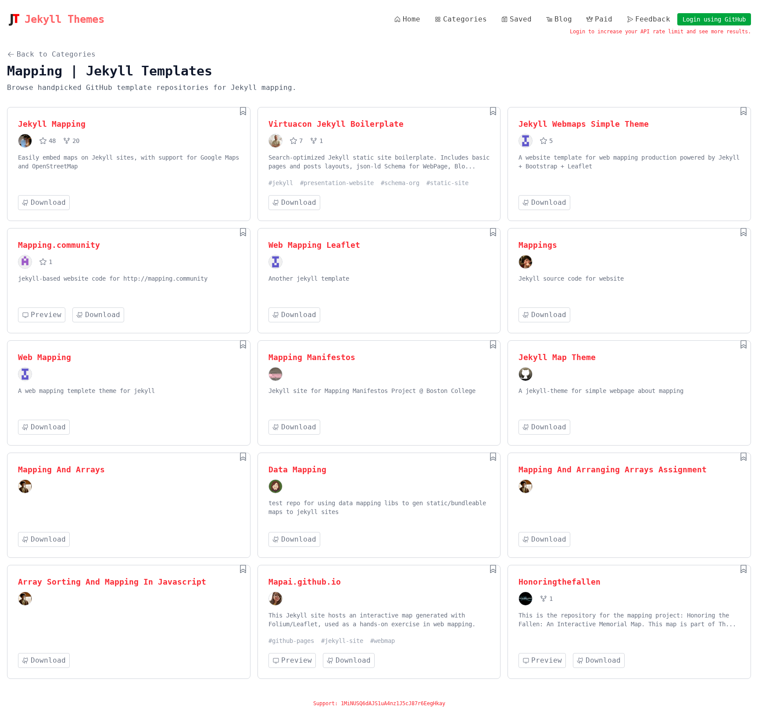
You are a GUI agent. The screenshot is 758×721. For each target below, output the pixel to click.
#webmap (382, 640)
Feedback (652, 19)
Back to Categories (56, 54)
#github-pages (291, 640)
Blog (563, 19)
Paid (603, 19)
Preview (46, 315)
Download (48, 202)
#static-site (447, 182)
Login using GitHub (714, 19)
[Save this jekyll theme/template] (243, 111)
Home (411, 19)
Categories (465, 19)
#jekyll (280, 182)
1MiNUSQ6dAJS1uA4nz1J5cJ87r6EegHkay (393, 703)
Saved (521, 19)
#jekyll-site (342, 640)
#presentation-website (337, 182)
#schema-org (400, 182)
